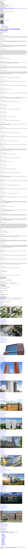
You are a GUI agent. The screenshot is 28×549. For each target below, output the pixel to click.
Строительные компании (12, 532)
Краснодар (17, 8)
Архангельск (2, 8)
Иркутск (8, 8)
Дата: (1, 284)
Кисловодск (14, 8)
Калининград (11, 8)
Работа (17, 532)
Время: (1, 285)
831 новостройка (2, 3)
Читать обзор (2, 38)
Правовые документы (6, 532)
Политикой (14, 547)
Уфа (2, 545)
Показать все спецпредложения (4, 531)
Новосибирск (23, 8)
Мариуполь (20, 8)
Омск (26, 8)
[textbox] (3, 0)
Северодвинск (3, 544)
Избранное (1, 9)
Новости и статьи (4, 536)
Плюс (2, 278)
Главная (3, 533)
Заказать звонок (2, 18)
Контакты (1, 532)
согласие (4, 299)
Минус (4, 278)
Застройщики (3, 535)
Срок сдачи (1, 6)
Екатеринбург (5, 8)
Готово (1, 303)
